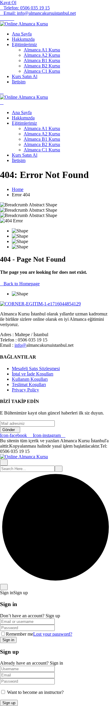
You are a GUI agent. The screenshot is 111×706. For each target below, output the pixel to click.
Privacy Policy (25, 389)
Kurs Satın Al (24, 76)
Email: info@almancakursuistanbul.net (40, 13)
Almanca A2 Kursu (42, 55)
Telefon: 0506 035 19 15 (27, 7)
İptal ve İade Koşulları (32, 373)
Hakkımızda (23, 39)
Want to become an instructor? (35, 692)
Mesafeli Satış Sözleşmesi (36, 368)
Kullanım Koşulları (30, 379)
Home (17, 189)
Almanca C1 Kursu (42, 71)
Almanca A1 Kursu (42, 49)
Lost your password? (52, 634)
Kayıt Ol (8, 2)
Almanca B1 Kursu (42, 60)
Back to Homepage (22, 283)
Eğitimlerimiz (24, 44)
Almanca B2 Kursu (42, 65)
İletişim (18, 81)
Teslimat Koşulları (29, 384)
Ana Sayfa (22, 33)
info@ (20, 345)
